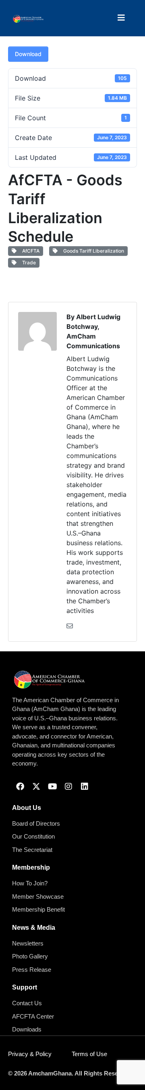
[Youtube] (52, 786)
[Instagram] (68, 786)
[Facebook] (20, 786)
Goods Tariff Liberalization (92, 251)
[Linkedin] (85, 786)
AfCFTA (29, 251)
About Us (26, 807)
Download (28, 53)
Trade (28, 262)
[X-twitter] (36, 786)
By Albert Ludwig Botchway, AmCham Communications (93, 331)
